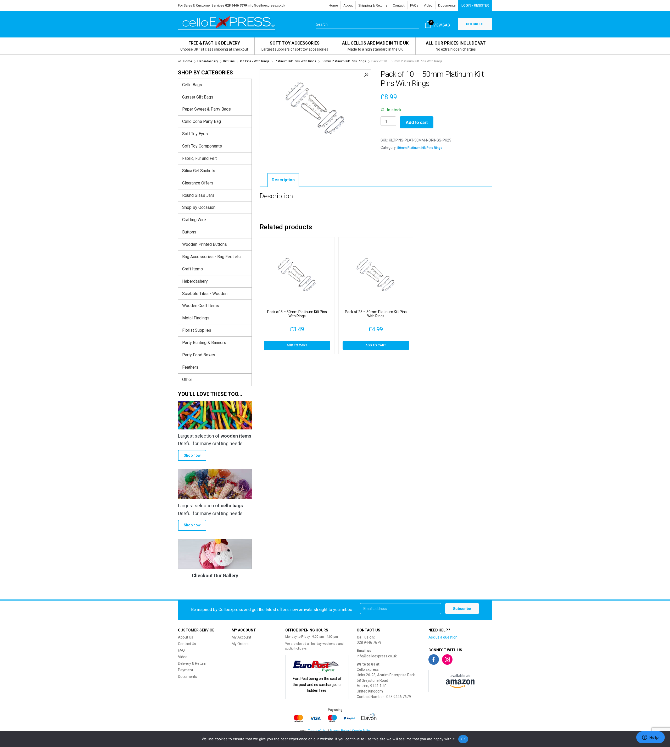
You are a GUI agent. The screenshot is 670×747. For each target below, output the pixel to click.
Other (187, 379)
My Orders (240, 644)
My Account (241, 637)
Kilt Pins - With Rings (255, 61)
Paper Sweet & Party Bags (206, 109)
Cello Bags (192, 84)
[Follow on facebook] (433, 659)
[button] (366, 74)
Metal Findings (195, 317)
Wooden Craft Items (200, 305)
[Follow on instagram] (447, 659)
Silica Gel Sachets (198, 170)
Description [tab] (283, 179)
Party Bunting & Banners (204, 342)
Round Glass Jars (198, 195)
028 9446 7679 (369, 642)
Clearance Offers (197, 183)
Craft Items (192, 268)
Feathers (190, 367)
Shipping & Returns (372, 5)
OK (463, 739)
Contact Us (187, 644)
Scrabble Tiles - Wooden (204, 293)
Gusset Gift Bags (197, 97)
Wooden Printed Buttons (204, 244)
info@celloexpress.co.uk (266, 5)
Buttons (189, 232)
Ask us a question (442, 637)
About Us (185, 637)
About (348, 5)
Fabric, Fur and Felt (199, 158)
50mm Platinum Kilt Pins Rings (344, 61)
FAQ (181, 650)
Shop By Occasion (198, 207)
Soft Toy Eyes (195, 133)
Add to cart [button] (297, 345)
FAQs (414, 5)
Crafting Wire (194, 219)
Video (428, 5)
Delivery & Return (192, 663)
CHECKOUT (475, 24)
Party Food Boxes (198, 354)
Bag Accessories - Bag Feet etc (211, 256)
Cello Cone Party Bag (201, 121)
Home (333, 5)
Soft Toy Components (202, 146)
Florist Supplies (196, 330)
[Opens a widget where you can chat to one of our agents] (650, 737)
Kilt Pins (229, 61)
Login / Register (475, 5)
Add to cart (417, 122)
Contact (399, 5)
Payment (185, 670)
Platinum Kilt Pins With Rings (295, 61)
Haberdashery (207, 61)
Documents (447, 5)
